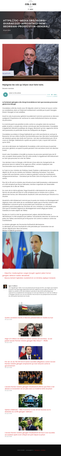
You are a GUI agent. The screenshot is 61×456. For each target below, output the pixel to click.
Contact (43, 450)
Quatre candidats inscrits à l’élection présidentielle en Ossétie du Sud (29, 318)
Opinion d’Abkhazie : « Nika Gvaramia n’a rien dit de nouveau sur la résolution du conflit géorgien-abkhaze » (28, 411)
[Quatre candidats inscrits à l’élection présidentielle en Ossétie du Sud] (30, 314)
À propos (37, 450)
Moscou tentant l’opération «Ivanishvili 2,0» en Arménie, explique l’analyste (30, 278)
